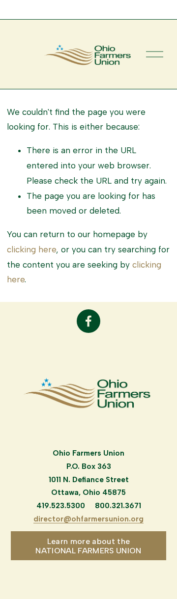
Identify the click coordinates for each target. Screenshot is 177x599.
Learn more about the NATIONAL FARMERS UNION (88, 546)
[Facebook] (88, 321)
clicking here (31, 249)
